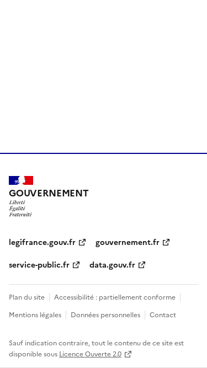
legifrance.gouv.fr (42, 241)
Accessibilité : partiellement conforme (115, 296)
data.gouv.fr (112, 264)
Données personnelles (105, 314)
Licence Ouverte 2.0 (90, 353)
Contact (163, 314)
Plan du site (27, 296)
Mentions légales (35, 314)
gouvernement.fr (127, 241)
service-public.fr (39, 264)
